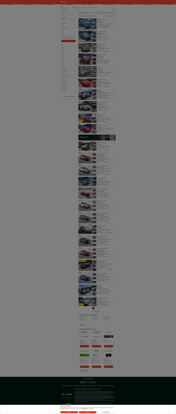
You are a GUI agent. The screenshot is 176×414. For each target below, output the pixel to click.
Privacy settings (106, 412)
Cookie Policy (84, 408)
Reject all (88, 412)
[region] (88, 409)
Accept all (69, 412)
